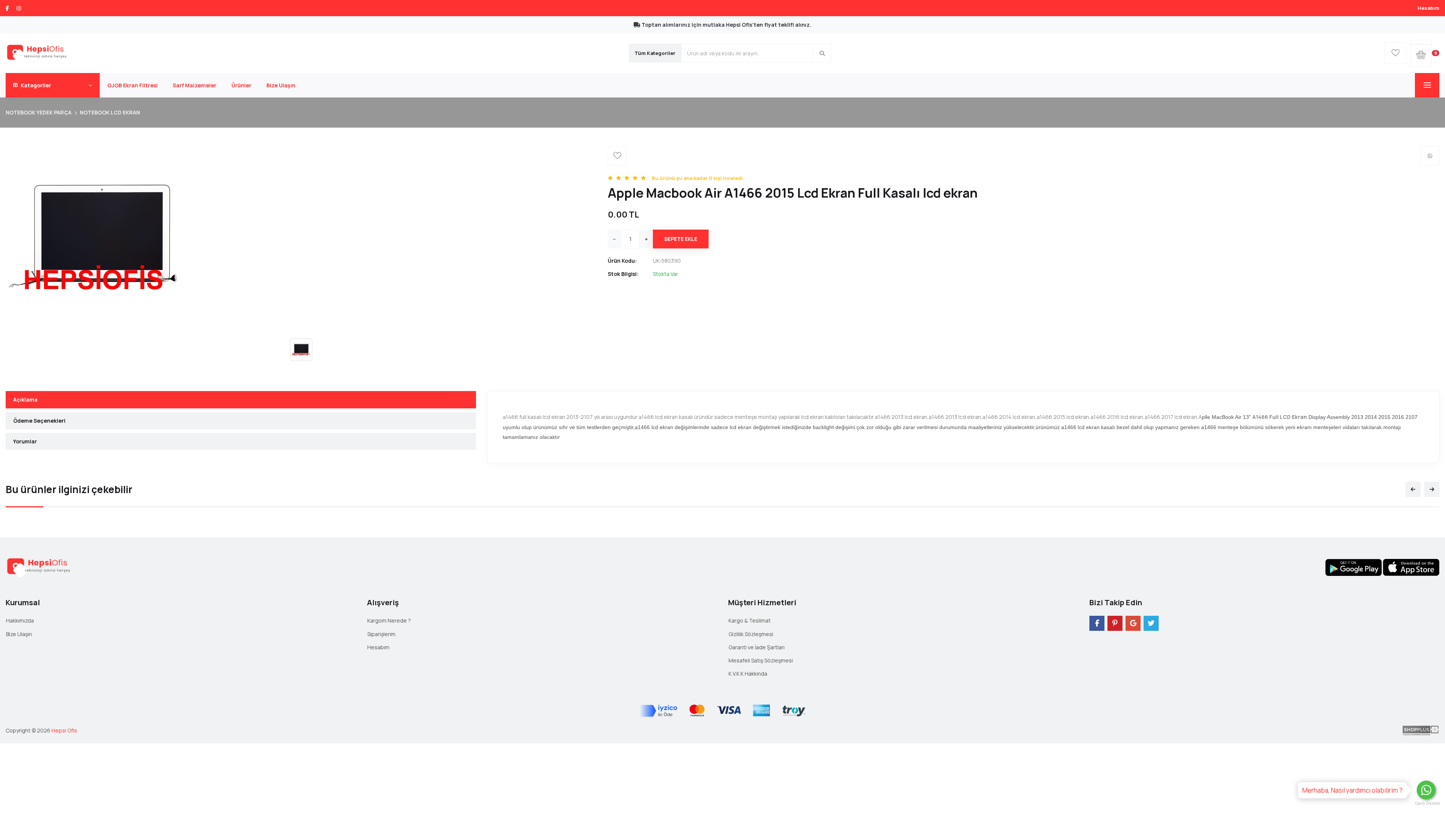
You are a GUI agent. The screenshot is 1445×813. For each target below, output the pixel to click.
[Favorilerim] (1395, 53)
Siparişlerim (381, 634)
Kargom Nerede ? (389, 620)
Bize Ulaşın (280, 85)
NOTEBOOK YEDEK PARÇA (38, 112)
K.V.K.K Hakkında (748, 673)
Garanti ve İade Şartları (757, 647)
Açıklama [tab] (25, 399)
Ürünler (241, 85)
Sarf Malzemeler (194, 85)
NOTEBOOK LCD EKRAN (110, 112)
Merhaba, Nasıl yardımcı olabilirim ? (1352, 790)
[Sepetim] (1421, 42)
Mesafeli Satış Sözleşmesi (761, 660)
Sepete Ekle (680, 238)
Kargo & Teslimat (750, 620)
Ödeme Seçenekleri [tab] (39, 420)
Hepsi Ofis (64, 730)
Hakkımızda (20, 620)
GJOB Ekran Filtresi (132, 85)
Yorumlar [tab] (25, 441)
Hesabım (1428, 8)
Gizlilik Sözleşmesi (751, 634)
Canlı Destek (1426, 803)
